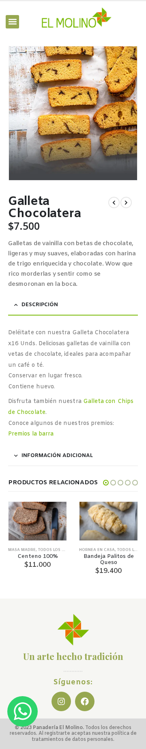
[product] (38, 521)
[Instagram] (61, 701)
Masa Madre (22, 550)
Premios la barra (31, 434)
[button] (12, 21)
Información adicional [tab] (57, 455)
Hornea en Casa (97, 550)
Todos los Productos (62, 550)
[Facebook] (84, 701)
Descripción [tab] (39, 304)
